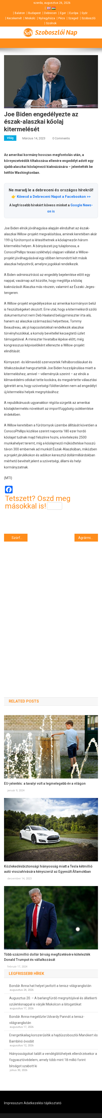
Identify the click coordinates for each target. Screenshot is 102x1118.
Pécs (61, 18)
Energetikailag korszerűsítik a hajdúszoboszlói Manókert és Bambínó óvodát (53, 1038)
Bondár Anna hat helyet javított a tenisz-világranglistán (50, 986)
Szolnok (51, 23)
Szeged (73, 18)
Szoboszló (88, 18)
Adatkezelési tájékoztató (42, 1103)
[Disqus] (51, 611)
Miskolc (30, 18)
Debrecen (50, 13)
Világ (10, 138)
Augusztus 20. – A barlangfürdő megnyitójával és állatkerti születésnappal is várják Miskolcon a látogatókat (53, 1001)
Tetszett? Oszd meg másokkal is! (37, 502)
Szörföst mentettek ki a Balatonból (20, 538)
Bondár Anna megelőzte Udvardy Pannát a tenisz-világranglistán (46, 1020)
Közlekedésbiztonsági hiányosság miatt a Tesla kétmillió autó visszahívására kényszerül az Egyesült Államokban (48, 868)
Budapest (34, 13)
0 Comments (61, 138)
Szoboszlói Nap (56, 32)
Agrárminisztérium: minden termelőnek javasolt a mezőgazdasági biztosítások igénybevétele (88, 538)
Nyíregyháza (47, 18)
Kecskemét (14, 18)
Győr (85, 13)
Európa (73, 13)
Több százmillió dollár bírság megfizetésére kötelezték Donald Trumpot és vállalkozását (47, 957)
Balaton (20, 13)
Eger (63, 13)
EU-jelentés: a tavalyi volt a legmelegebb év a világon (45, 783)
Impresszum (13, 1103)
